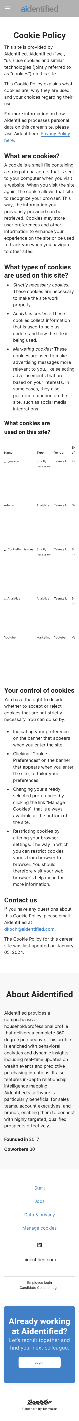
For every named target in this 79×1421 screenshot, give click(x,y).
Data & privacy (39, 1214)
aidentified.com (39, 1259)
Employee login (39, 1282)
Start (39, 1188)
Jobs (40, 1201)
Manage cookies (39, 1228)
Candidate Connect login (39, 1287)
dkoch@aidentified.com (29, 929)
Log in (39, 1362)
